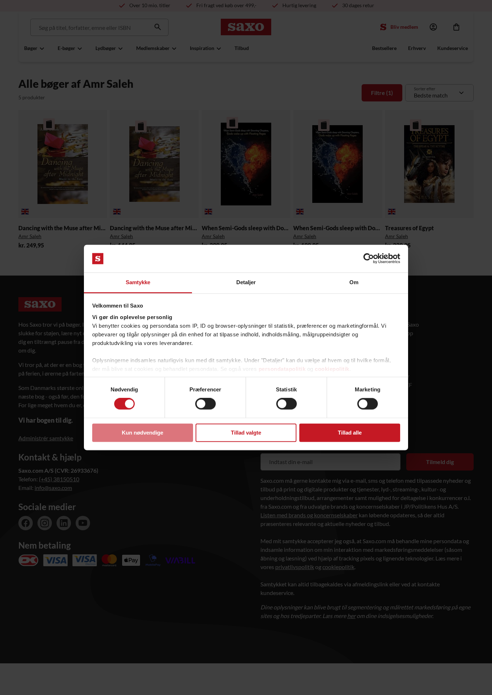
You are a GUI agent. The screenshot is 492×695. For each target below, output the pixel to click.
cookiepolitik (332, 369)
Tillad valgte (246, 433)
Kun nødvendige (142, 433)
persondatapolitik (282, 369)
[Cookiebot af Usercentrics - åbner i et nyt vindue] (368, 258)
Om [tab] (353, 282)
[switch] (205, 404)
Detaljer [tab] (246, 282)
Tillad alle (350, 433)
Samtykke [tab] (138, 282)
